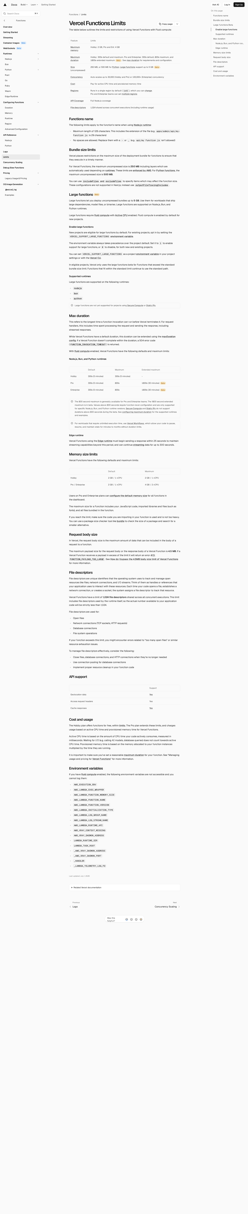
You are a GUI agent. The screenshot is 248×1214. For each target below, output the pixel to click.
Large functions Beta (223, 25)
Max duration (79, 316)
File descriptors (78, 107)
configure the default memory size (128, 495)
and (102, 181)
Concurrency (77, 77)
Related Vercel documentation (87, 887)
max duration (133, 60)
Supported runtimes (80, 276)
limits (122, 725)
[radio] (126, 919)
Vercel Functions (101, 758)
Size (73, 67)
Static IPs (150, 305)
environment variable (121, 236)
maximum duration (134, 755)
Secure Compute (135, 305)
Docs (14, 4)
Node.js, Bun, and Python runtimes (87, 358)
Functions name (81, 119)
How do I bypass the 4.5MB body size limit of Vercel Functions (144, 559)
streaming (138, 444)
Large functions (127, 67)
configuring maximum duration (136, 412)
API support (78, 676)
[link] (227, 4)
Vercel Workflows (135, 423)
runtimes (110, 170)
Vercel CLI (95, 257)
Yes (151, 694)
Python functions (165, 170)
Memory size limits (83, 454)
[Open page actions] (177, 24)
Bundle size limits (82, 149)
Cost (73, 84)
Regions (74, 90)
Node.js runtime (142, 124)
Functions (73, 14)
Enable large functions (81, 226)
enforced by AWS (142, 170)
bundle (120, 521)
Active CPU (121, 215)
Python (115, 67)
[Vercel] (5, 4)
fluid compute (101, 215)
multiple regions (129, 94)
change (148, 90)
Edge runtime (76, 435)
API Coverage (77, 100)
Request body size (83, 534)
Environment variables (86, 768)
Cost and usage (81, 719)
